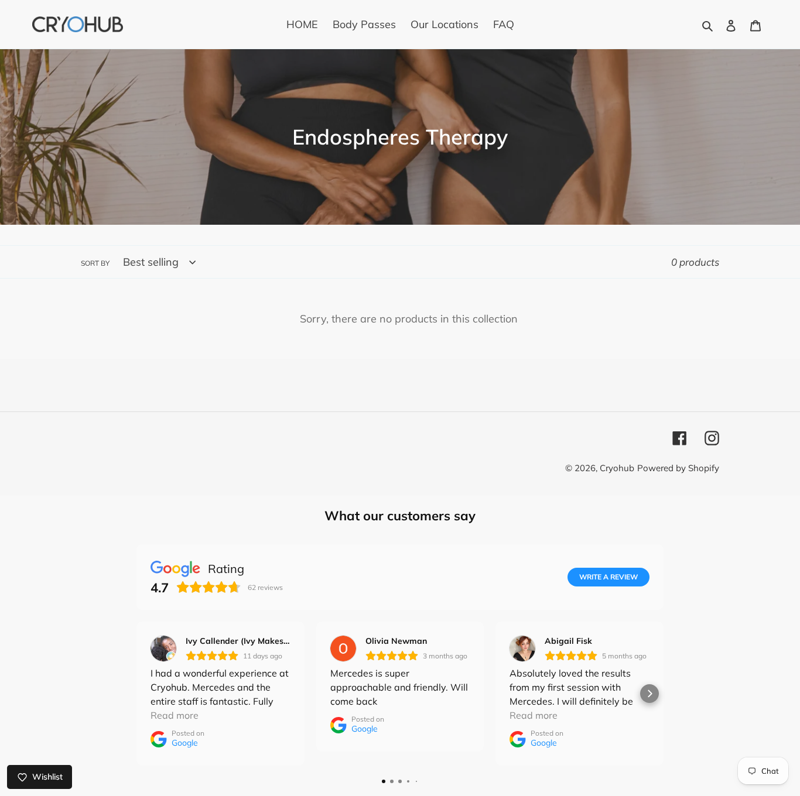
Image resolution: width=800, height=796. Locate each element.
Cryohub (617, 468)
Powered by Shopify (678, 468)
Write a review (608, 576)
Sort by (95, 263)
